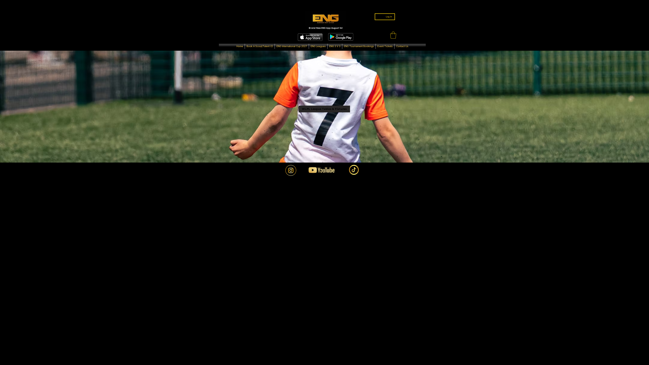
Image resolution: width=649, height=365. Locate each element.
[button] (393, 35)
